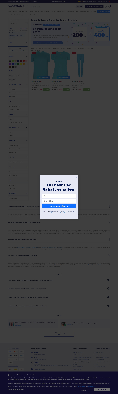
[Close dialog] (76, 177)
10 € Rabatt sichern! (59, 206)
